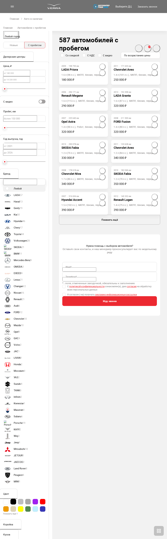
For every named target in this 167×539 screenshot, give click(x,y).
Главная (8, 27)
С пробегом (34, 45)
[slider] (4, 88)
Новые (14, 45)
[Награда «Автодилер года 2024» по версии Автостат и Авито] (101, 6)
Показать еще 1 (10, 513)
